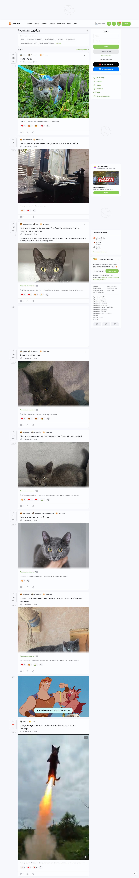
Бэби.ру (95, 319)
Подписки (52, 23)
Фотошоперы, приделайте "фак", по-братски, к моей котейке (49, 143)
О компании (110, 290)
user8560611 (27, 513)
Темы (75, 23)
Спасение (41, 495)
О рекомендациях (112, 288)
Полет (73, 863)
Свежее (44, 23)
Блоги (69, 23)
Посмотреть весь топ (99, 252)
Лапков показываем (30, 355)
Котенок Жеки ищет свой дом (34, 517)
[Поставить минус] (13, 61)
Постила (95, 315)
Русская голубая (54, 121)
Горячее (29, 23)
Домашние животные (40, 121)
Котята (41, 290)
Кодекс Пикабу (97, 288)
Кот (25, 121)
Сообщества (61, 23)
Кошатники (31, 414)
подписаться (112, 271)
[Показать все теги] (81, 495)
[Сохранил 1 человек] (27, 506)
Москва (71, 290)
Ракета (79, 863)
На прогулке (26, 59)
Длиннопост (79, 290)
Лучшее (36, 23)
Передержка (24, 576)
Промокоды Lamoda (99, 299)
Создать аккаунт (106, 51)
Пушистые (27, 863)
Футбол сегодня (98, 317)
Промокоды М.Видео (99, 301)
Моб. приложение (98, 292)
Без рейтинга (48, 290)
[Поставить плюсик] (13, 54)
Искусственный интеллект (62, 863)
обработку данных (106, 277)
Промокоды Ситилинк (99, 311)
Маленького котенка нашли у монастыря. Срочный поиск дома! (51, 436)
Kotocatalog (26, 432)
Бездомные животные (61, 290)
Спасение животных (52, 495)
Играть (106, 192)
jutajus (25, 55)
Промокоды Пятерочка (100, 303)
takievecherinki (27, 224)
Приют (62, 495)
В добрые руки (47, 576)
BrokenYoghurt (27, 139)
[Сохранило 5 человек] (27, 425)
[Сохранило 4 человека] (27, 132)
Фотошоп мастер (40, 206)
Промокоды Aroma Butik (100, 305)
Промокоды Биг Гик (99, 297)
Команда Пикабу (98, 290)
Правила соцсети (112, 286)
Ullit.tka (25, 721)
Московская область (30, 495)
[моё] (21, 121)
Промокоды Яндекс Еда (100, 309)
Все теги (58, 43)
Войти (126, 23)
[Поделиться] (33, 132)
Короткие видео (47, 863)
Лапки (44, 414)
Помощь (95, 286)
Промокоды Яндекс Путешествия (103, 307)
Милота (30, 121)
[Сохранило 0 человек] (27, 216)
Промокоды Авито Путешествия (102, 313)
